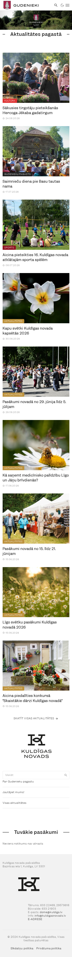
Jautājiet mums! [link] (13, 792)
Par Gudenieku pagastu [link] (18, 781)
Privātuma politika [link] (48, 948)
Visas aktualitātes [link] (14, 803)
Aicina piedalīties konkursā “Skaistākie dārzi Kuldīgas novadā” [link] (33, 698)
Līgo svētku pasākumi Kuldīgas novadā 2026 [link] (30, 625)
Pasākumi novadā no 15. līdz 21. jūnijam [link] (29, 551)
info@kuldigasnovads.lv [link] (50, 915)
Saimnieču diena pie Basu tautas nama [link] (31, 184)
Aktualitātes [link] (13, 321)
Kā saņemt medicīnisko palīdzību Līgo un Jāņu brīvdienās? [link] (36, 478)
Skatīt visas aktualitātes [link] (34, 718)
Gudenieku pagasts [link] (17, 174)
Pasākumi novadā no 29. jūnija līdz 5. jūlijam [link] (34, 404)
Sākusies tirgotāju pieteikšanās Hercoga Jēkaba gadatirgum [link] (30, 110)
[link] (26, 5)
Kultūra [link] (9, 100)
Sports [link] (9, 247)
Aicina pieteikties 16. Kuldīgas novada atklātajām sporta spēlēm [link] (35, 257)
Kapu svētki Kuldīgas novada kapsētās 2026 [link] (28, 331)
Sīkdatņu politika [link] (22, 948)
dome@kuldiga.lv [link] (51, 912)
